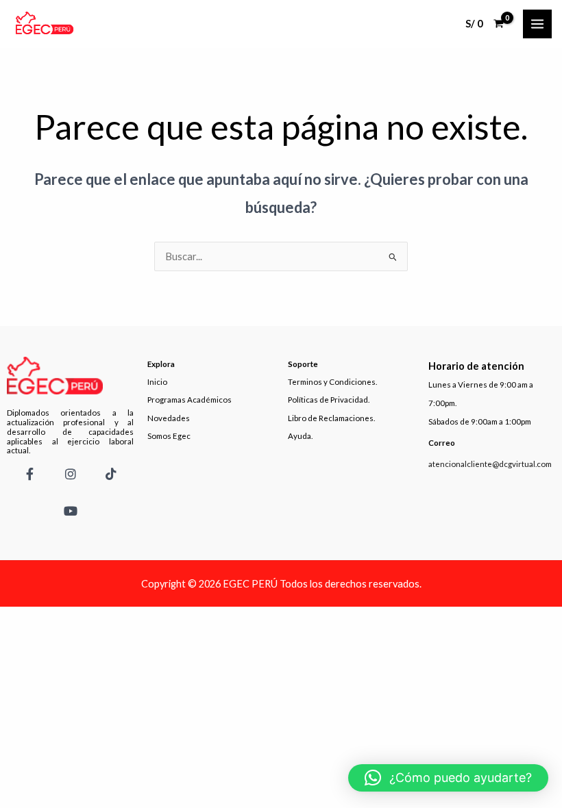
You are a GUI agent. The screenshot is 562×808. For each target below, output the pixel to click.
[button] (448, 778)
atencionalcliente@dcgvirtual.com (490, 463)
